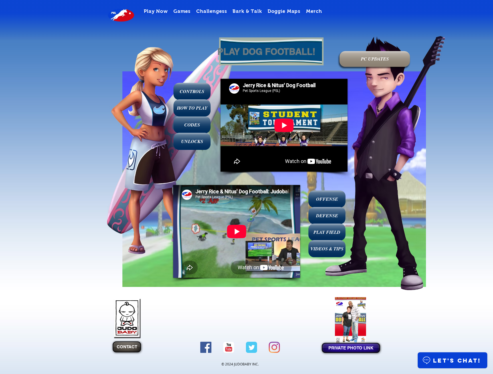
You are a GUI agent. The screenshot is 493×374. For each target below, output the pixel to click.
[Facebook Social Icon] (205, 347)
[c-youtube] (228, 347)
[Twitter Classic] (251, 347)
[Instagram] (274, 347)
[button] (156, 11)
